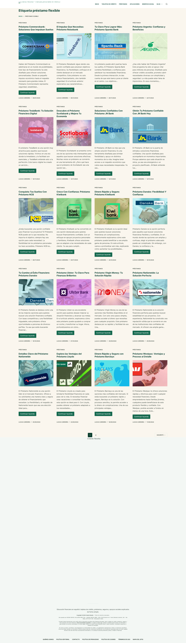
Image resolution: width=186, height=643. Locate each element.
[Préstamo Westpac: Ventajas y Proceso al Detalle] (150, 373)
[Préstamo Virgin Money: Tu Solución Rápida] (112, 292)
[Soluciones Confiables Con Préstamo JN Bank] (112, 130)
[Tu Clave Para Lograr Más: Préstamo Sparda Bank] (112, 46)
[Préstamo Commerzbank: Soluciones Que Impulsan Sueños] (36, 46)
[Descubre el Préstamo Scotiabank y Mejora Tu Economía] (74, 133)
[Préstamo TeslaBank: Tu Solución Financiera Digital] (36, 130)
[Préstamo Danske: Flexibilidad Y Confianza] (150, 211)
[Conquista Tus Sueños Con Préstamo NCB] (36, 211)
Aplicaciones (135, 4)
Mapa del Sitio (138, 639)
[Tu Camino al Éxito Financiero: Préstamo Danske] (36, 292)
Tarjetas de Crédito (109, 4)
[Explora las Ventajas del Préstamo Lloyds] (74, 373)
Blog (158, 4)
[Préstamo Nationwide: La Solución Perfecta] (150, 292)
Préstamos (123, 4)
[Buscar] (166, 4)
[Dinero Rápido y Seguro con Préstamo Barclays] (112, 373)
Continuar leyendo (28, 93)
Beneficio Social (148, 4)
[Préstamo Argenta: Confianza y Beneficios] (150, 46)
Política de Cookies (108, 639)
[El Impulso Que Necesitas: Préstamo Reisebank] (74, 46)
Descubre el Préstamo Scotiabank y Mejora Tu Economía (69, 113)
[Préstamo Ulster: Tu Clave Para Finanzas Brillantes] (74, 292)
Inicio (97, 4)
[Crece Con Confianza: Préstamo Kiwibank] (74, 211)
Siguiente (160, 435)
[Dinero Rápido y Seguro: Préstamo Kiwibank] (112, 211)
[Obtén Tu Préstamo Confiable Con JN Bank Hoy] (150, 130)
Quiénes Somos (48, 639)
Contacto (76, 639)
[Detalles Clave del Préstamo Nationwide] (36, 373)
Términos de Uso (124, 639)
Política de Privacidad (90, 639)
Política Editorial (62, 639)
